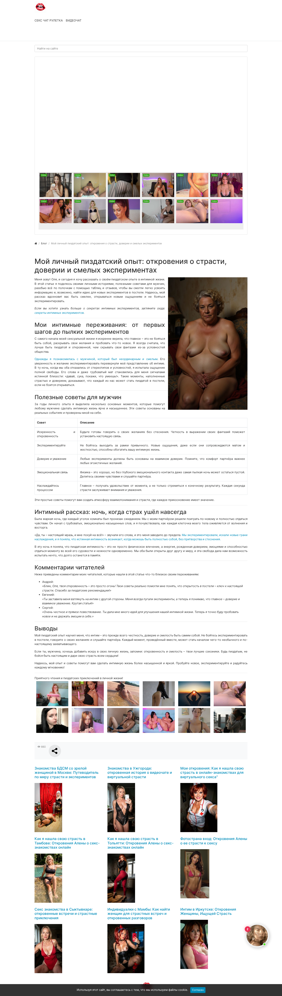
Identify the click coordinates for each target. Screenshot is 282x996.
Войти (42, 34)
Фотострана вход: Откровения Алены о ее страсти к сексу (213, 841)
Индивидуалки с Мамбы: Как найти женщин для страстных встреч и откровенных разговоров (138, 913)
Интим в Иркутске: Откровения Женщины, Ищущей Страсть (208, 911)
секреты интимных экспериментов (59, 313)
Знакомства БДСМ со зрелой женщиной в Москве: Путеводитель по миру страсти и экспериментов (67, 772)
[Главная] (36, 243)
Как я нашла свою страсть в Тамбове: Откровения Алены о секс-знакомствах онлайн (67, 843)
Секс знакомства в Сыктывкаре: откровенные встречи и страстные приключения (66, 913)
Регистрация (65, 34)
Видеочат (74, 20)
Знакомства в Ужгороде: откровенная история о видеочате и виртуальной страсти (139, 772)
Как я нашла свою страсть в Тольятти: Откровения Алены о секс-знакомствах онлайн (140, 843)
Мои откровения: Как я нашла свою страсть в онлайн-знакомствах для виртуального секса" (212, 772)
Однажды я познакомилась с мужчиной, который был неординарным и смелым (96, 359)
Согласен (198, 989)
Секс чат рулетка (49, 20)
